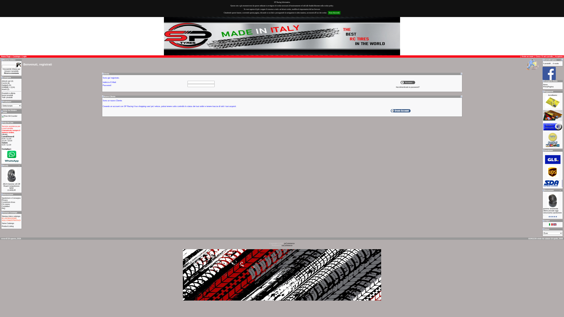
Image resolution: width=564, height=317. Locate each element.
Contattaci (6, 206)
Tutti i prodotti (7, 97)
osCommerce (289, 243)
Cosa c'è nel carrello (544, 56)
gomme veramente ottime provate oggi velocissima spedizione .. (552, 212)
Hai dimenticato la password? (408, 87)
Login (24, 56)
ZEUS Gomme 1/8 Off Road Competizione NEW (11, 186)
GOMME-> (6, 87)
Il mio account (528, 56)
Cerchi (4, 83)
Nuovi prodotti (7, 95)
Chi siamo (6, 204)
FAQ (3, 208)
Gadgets (5, 85)
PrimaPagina (548, 87)
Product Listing (8, 226)
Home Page (6, 56)
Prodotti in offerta (8, 93)
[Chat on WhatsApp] (11, 162)
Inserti (4, 89)
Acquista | (559, 56)
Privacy (5, 200)
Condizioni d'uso (8, 202)
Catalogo (16, 56)
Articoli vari (6, 81)
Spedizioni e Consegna (11, 198)
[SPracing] (549, 79)
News (545, 85)
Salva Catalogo (8, 223)
